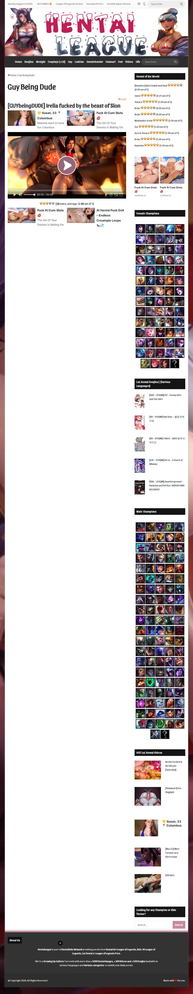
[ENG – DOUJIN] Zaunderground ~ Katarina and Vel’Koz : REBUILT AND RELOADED (167, 485)
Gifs (138, 61)
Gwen (137, 95)
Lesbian (79, 61)
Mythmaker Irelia (143, 120)
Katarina (139, 145)
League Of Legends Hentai (69, 3)
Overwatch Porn (94, 3)
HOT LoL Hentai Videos (149, 752)
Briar (137, 108)
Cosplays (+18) (56, 61)
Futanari (111, 61)
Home (18, 61)
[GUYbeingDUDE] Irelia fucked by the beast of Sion (64, 105)
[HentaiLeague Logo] (96, 32)
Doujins (29, 61)
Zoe (136, 126)
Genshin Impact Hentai (118, 3)
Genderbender (95, 61)
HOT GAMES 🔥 (44, 3)
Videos (129, 61)
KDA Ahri (169, 875)
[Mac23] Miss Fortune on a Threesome (172, 852)
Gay (70, 61)
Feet (120, 61)
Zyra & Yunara (142, 132)
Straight (40, 61)
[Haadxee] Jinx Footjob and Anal (151, 85)
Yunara (138, 101)
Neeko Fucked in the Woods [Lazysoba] (173, 765)
